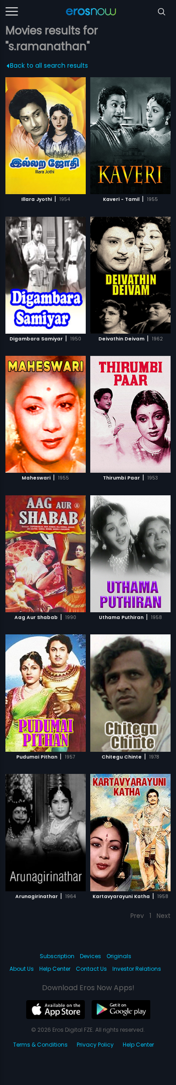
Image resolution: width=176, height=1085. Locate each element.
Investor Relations (136, 969)
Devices (90, 956)
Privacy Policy (95, 1044)
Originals (119, 956)
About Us (21, 969)
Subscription (57, 956)
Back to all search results (49, 65)
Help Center (54, 969)
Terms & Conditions (40, 1044)
